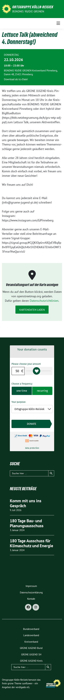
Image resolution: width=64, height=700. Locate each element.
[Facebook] (28, 607)
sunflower (27, 683)
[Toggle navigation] (58, 23)
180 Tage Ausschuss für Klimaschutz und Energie (31, 543)
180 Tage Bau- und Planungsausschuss (26, 523)
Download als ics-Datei (16, 79)
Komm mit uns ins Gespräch (25, 503)
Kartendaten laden (32, 309)
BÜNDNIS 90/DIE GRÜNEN (28, 11)
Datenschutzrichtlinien (44, 301)
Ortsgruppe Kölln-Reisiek (32, 7)
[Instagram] (35, 607)
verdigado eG (22, 687)
